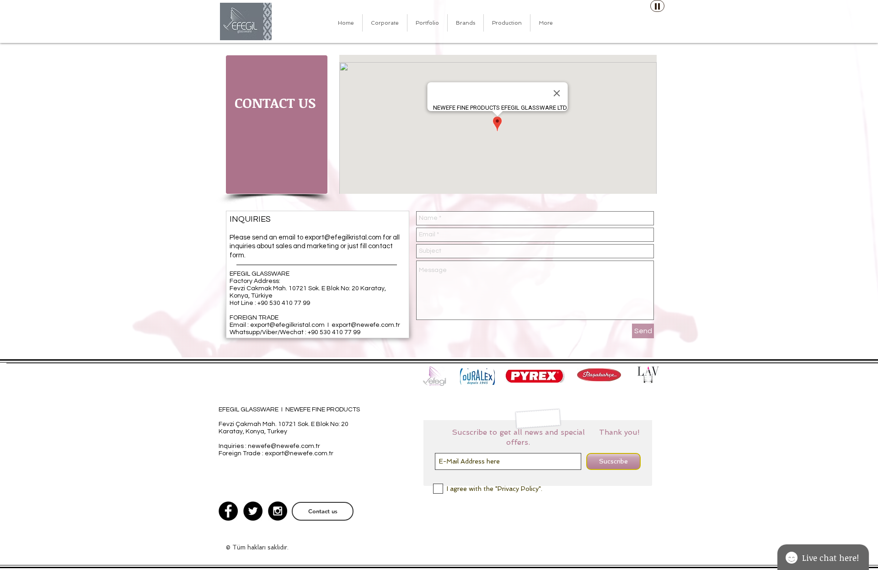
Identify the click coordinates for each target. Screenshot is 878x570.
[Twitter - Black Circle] (252, 511)
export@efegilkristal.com (343, 237)
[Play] (657, 5)
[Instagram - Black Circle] (277, 511)
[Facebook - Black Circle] (228, 511)
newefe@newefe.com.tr (284, 446)
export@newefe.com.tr (366, 325)
